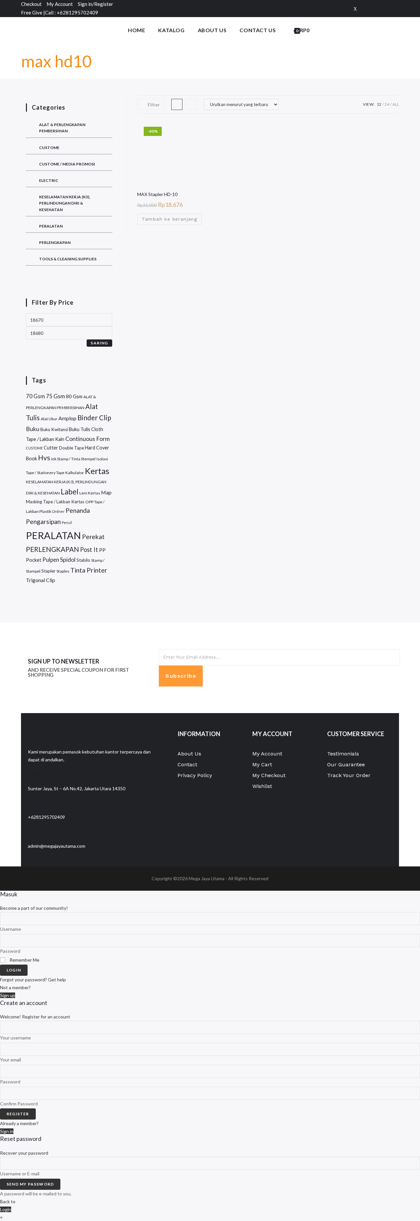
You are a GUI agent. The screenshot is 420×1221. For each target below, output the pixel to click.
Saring (99, 342)
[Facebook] (365, 8)
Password (10, 951)
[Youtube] (310, 689)
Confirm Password (19, 1103)
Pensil (67, 522)
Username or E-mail (19, 1173)
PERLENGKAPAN (55, 242)
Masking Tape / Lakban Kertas (55, 501)
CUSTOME (49, 147)
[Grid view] (176, 104)
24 (387, 104)
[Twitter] (355, 8)
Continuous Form (87, 438)
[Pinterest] (386, 8)
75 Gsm (55, 396)
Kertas (97, 471)
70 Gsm (35, 396)
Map (106, 492)
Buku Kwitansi (54, 429)
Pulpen (50, 559)
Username (10, 929)
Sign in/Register (95, 4)
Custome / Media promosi (67, 164)
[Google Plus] (376, 8)
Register (18, 1113)
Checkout (31, 4)
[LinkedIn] (310, 675)
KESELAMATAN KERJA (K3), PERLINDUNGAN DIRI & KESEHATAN (64, 203)
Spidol (67, 559)
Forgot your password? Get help (33, 979)
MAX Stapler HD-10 (157, 194)
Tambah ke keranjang (170, 219)
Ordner (58, 511)
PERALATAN (51, 226)
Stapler (48, 571)
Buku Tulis (79, 429)
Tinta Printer (88, 570)
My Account (60, 4)
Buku (32, 428)
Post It (89, 549)
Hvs (44, 457)
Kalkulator (74, 472)
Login (14, 970)
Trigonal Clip (40, 580)
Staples (62, 571)
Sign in (6, 1131)
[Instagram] (395, 8)
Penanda (78, 510)
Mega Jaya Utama (206, 878)
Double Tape (71, 447)
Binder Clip (94, 418)
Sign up (7, 995)
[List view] (191, 104)
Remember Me (24, 960)
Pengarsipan (43, 521)
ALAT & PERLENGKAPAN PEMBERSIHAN (62, 127)
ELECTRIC (48, 180)
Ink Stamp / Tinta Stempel (73, 458)
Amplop (67, 418)
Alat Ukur (49, 418)
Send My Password (30, 1184)
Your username (15, 1037)
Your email (10, 1059)
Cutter (51, 447)
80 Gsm (74, 396)
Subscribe (180, 676)
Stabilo (83, 560)
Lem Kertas (89, 493)
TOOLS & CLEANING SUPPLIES (67, 258)
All (395, 104)
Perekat (93, 536)
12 (379, 104)
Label (69, 491)
